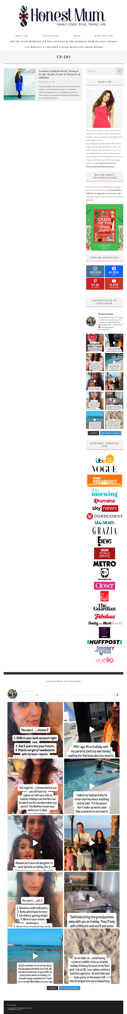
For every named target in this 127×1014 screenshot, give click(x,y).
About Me (21, 35)
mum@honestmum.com (106, 163)
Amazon (89, 200)
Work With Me (104, 35)
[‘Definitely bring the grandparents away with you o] (114, 401)
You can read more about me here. (100, 166)
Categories (49, 35)
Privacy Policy (11, 1005)
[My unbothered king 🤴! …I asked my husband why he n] (114, 362)
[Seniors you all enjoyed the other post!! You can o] (95, 343)
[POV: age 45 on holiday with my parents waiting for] (114, 343)
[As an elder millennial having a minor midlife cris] (114, 420)
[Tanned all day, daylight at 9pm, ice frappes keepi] (114, 381)
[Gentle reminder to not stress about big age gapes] (95, 420)
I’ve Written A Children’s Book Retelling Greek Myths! (64, 47)
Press (76, 35)
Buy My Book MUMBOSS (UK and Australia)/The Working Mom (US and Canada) (64, 41)
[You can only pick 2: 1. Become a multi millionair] (95, 401)
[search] (119, 71)
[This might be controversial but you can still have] (95, 362)
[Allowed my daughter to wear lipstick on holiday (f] (95, 381)
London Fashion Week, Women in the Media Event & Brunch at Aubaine (59, 74)
